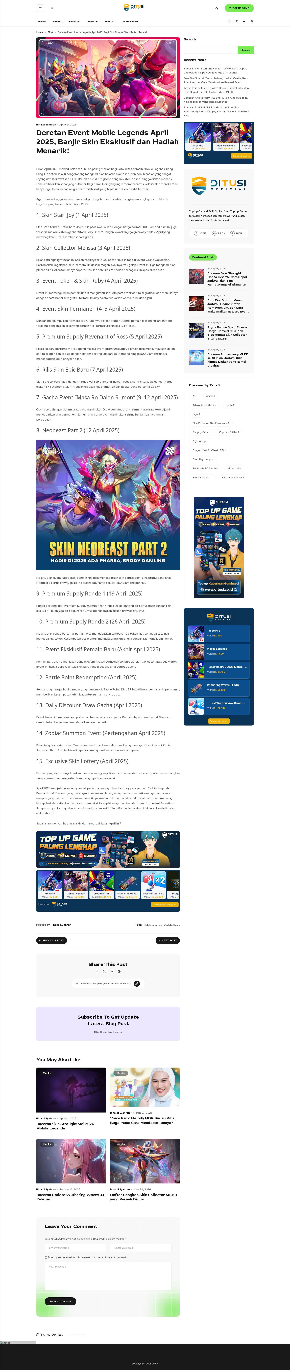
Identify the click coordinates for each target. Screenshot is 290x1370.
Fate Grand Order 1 (233, 477)
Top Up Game (240, 8)
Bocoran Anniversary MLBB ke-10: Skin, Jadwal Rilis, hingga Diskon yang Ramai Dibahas (216, 99)
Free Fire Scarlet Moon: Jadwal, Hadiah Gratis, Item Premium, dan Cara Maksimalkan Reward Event (216, 80)
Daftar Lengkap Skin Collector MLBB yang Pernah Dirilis (143, 1197)
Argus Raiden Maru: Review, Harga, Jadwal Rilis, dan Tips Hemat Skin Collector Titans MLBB (216, 90)
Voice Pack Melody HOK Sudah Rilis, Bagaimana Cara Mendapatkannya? (143, 1120)
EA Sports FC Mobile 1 (205, 468)
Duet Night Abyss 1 (204, 459)
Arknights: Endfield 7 (204, 405)
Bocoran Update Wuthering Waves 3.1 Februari (70, 1197)
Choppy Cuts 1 (201, 432)
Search (190, 39)
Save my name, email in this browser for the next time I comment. (87, 1257)
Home (42, 21)
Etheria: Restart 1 (202, 477)
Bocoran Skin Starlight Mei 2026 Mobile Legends (65, 1126)
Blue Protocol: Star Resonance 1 (211, 423)
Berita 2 (230, 405)
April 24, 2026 (67, 1118)
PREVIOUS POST (53, 940)
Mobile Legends (153, 925)
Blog (50, 32)
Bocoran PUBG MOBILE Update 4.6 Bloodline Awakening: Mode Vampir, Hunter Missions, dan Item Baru (216, 111)
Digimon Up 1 (200, 441)
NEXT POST (169, 940)
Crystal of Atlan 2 (229, 432)
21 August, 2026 (216, 268)
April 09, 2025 (67, 124)
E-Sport (75, 21)
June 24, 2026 (142, 1189)
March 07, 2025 (142, 1112)
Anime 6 (210, 396)
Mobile (93, 21)
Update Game (172, 925)
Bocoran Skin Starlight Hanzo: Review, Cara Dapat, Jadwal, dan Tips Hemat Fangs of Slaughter (215, 70)
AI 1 (195, 396)
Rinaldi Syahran (46, 124)
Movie (109, 21)
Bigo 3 (196, 414)
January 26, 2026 (69, 1189)
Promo (57, 21)
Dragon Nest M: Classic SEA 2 (210, 450)
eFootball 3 (234, 468)
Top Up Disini (129, 21)
